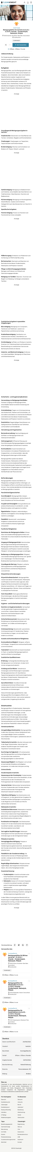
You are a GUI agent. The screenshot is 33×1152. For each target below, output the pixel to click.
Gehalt (19, 1115)
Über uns (20, 1126)
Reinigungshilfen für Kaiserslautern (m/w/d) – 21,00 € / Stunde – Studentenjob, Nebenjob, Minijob (17, 1013)
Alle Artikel (3, 1142)
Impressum (20, 1139)
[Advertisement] (16, 111)
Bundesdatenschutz (23, 1134)
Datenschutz (21, 1132)
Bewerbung (20, 1109)
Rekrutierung (4, 1129)
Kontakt (20, 1142)
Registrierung (21, 1124)
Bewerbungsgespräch (6, 1124)
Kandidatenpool (5, 1107)
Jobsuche (20, 1102)
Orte (19, 1129)
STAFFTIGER (16, 28)
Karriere (3, 1134)
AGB (19, 1137)
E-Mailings (3, 1115)
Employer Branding (6, 1109)
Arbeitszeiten (21, 1117)
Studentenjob (16, 40)
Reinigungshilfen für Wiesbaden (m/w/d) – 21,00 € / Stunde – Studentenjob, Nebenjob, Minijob (17, 986)
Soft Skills (3, 1132)
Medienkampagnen (6, 1117)
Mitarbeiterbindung (6, 1137)
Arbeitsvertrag (21, 1112)
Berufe (19, 1104)
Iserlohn (28, 1046)
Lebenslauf (20, 1107)
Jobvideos (3, 1112)
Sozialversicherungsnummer (8, 1139)
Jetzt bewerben (21, 45)
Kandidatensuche (5, 1102)
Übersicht (3, 1099)
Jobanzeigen (4, 1104)
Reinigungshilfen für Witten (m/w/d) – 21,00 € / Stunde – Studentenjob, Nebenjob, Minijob (18, 958)
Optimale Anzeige (5, 1126)
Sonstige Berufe (12, 953)
